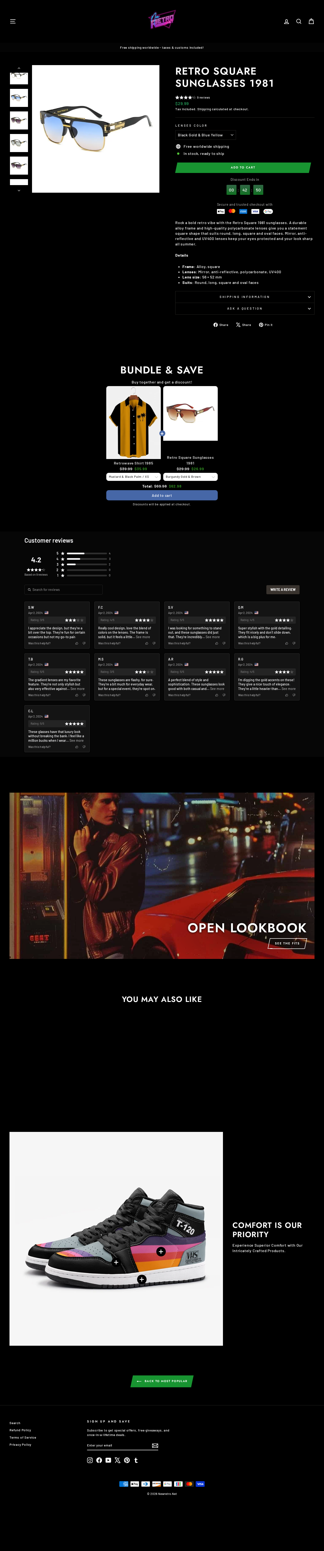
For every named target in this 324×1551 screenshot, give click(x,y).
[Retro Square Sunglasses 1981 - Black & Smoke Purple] (44, 1103)
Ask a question (245, 308)
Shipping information (245, 297)
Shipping (204, 109)
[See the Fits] (162, 876)
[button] (192, 98)
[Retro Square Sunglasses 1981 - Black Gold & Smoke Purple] (37, 1103)
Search (14, 1423)
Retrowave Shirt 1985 (133, 463)
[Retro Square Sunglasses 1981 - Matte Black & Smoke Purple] (57, 1103)
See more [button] (142, 637)
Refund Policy (20, 1430)
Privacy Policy (20, 1444)
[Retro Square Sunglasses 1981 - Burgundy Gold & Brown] (31, 1103)
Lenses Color (191, 125)
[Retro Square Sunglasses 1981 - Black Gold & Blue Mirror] (50, 1103)
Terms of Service (22, 1437)
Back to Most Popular (165, 1381)
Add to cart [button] (162, 495)
